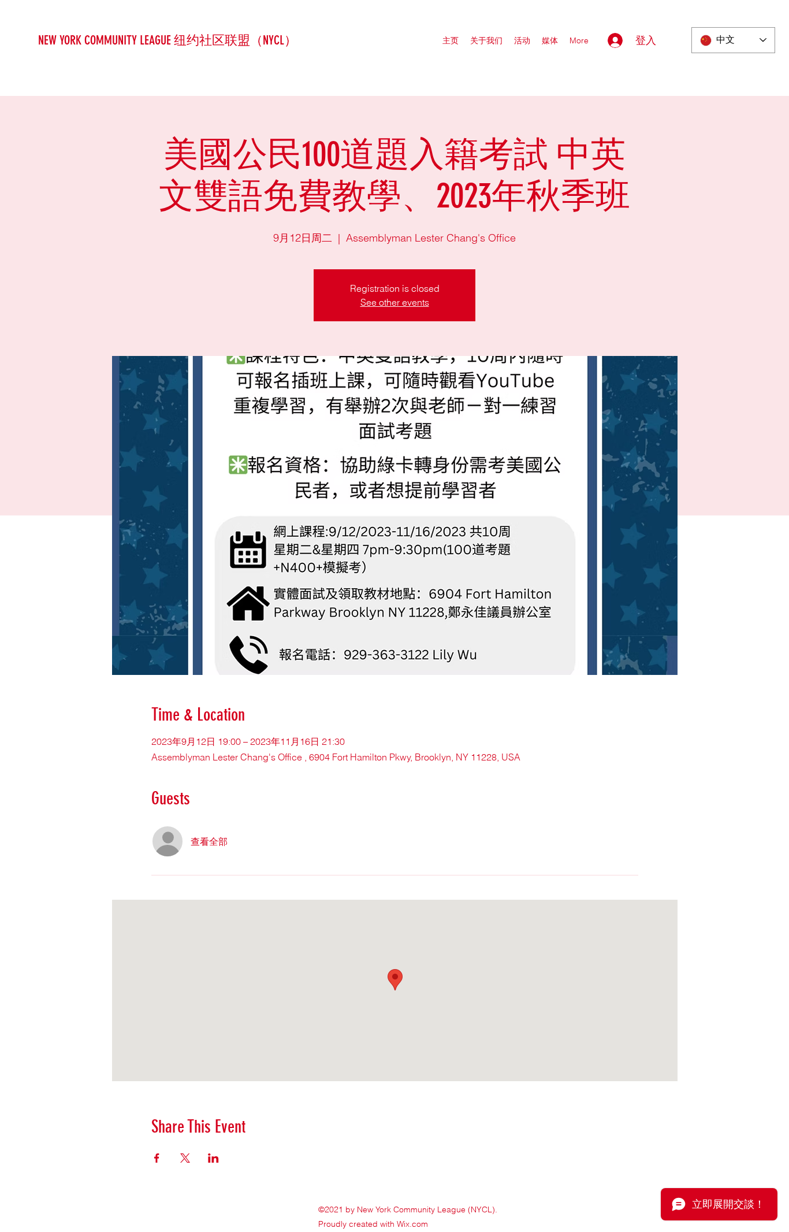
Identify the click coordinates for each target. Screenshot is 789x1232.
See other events (394, 302)
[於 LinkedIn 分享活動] (213, 1158)
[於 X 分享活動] (185, 1158)
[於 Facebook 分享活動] (156, 1158)
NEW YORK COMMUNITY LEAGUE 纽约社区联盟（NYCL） (167, 40)
